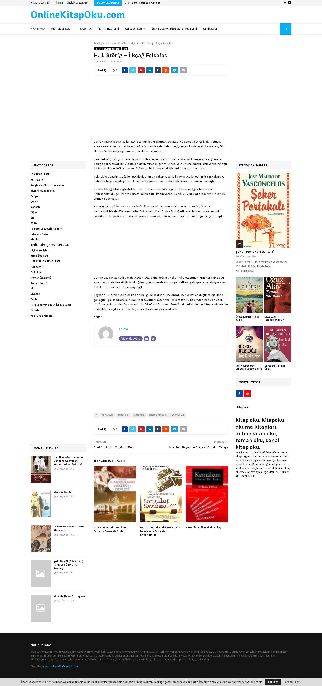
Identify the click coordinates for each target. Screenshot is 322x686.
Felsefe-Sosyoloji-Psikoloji (107, 49)
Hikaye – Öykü (39, 234)
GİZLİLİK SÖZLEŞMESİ (77, 2)
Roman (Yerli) (39, 283)
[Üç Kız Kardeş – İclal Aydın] (249, 295)
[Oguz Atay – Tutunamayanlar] (277, 295)
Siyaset (35, 294)
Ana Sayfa (38, 29)
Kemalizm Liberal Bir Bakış (203, 527)
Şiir (33, 288)
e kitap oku (107, 415)
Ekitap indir (242, 407)
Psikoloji (36, 272)
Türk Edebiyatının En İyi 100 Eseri (173, 29)
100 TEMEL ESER (61, 29)
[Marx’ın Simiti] (41, 503)
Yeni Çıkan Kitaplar (42, 315)
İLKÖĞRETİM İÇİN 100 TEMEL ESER (50, 245)
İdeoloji (35, 239)
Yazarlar (86, 29)
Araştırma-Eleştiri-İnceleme (47, 185)
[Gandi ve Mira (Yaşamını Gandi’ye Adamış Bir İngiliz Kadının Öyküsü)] (41, 469)
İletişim (59, 2)
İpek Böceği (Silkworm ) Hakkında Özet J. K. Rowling (68, 565)
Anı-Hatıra (37, 179)
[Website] (153, 338)
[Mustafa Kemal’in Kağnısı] (41, 608)
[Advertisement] (161, 110)
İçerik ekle (210, 29)
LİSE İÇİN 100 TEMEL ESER (46, 261)
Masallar (36, 266)
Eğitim (34, 223)
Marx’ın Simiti (62, 492)
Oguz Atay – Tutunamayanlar (274, 318)
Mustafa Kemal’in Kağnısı (69, 596)
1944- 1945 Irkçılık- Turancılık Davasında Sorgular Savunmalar (160, 531)
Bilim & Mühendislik (42, 190)
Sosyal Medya (249, 382)
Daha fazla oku (292, 682)
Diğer (34, 212)
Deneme (35, 207)
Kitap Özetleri (109, 29)
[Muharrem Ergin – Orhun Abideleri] (41, 538)
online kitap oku (157, 415)
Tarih (125, 49)
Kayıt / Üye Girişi (41, 2)
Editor (123, 329)
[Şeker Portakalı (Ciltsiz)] (263, 210)
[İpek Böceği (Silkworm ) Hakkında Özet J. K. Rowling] (41, 573)
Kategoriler (133, 29)
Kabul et (273, 682)
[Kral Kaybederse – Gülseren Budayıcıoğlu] (249, 344)
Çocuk (34, 201)
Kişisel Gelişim (39, 250)
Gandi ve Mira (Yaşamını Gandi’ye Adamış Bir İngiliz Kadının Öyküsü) (68, 461)
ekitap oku (123, 415)
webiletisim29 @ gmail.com (61, 666)
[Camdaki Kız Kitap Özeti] (277, 344)
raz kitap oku (177, 415)
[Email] (146, 338)
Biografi (35, 196)
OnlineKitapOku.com (78, 15)
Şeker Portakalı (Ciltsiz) (146, 2)
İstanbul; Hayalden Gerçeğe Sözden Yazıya (198, 447)
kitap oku (139, 415)
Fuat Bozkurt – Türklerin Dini (114, 447)
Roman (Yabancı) (41, 277)
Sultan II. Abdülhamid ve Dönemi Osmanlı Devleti (110, 529)
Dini (33, 218)
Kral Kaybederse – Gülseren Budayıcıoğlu (249, 367)
